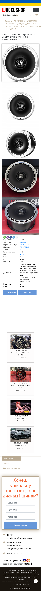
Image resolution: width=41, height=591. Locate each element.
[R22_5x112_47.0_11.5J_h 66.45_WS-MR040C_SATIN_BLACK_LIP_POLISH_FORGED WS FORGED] (20, 62)
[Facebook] (10, 237)
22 (21, 249)
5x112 (22, 254)
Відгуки (6, 463)
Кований (23, 242)
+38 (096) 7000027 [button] (15, 553)
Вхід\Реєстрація (9, 15)
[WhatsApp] (4, 237)
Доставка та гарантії (11, 468)
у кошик (27, 293)
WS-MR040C (24, 247)
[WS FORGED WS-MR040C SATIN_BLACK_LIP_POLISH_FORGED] (20, 102)
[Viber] (7, 237)
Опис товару (8, 458)
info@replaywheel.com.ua (19, 548)
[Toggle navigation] (36, 10)
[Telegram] (13, 237)
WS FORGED (24, 245)
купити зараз (10, 293)
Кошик (31, 15)
